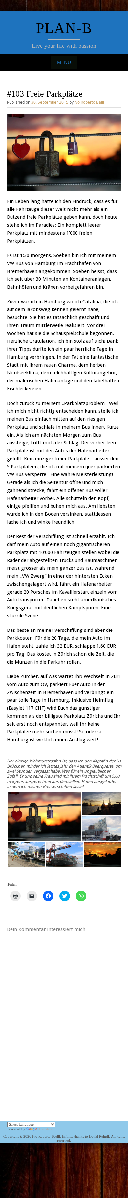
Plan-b (64, 28)
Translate (45, 1129)
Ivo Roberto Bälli (89, 102)
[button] (64, 152)
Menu (64, 62)
